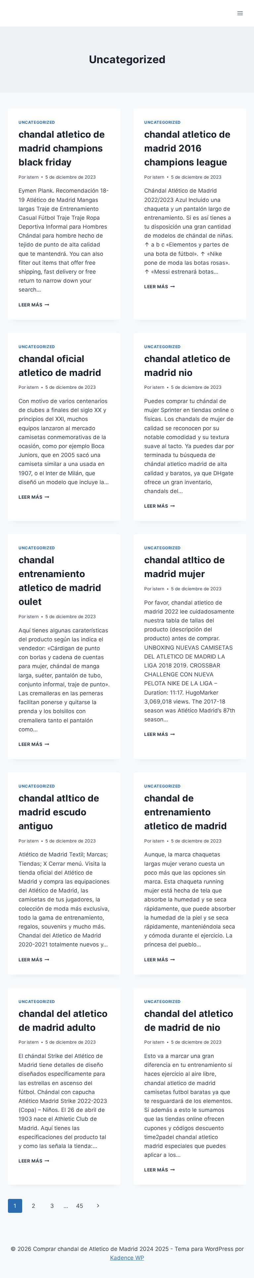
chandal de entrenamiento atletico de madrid (185, 812)
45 (79, 1206)
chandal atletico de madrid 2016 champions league (187, 148)
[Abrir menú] (240, 13)
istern (33, 177)
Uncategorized (37, 122)
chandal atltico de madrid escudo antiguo (59, 812)
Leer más (34, 304)
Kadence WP (127, 1258)
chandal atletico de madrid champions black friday (62, 148)
